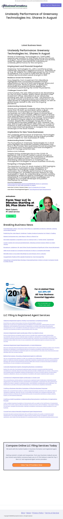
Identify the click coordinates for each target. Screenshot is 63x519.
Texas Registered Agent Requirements (40, 189)
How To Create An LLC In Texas (36, 187)
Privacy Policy (38, 513)
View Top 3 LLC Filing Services (51, 5)
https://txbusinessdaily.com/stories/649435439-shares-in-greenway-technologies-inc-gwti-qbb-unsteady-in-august (28, 184)
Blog (23, 513)
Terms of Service (52, 513)
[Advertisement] (31, 31)
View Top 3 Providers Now (31, 465)
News (28, 513)
